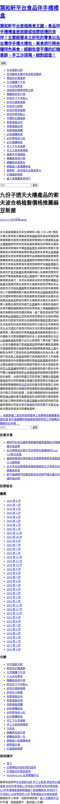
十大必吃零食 (15, 86)
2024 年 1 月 (14, 601)
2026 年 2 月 (14, 525)
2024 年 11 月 (14, 561)
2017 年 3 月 (14, 645)
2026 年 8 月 (14, 501)
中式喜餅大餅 (15, 70)
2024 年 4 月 (14, 589)
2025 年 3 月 (14, 549)
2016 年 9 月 (14, 649)
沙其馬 (16, 219)
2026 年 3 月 (14, 521)
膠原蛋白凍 (13, 744)
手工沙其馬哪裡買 (17, 150)
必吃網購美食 (15, 134)
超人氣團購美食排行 (19, 178)
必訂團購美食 (15, 142)
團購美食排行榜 (16, 94)
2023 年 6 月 (14, 629)
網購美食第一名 (16, 736)
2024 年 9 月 (14, 569)
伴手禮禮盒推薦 (13, 790)
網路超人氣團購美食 (19, 166)
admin (23, 219)
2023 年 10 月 (14, 613)
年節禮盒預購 (15, 130)
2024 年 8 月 (14, 573)
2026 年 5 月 (14, 513)
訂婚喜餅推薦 (15, 174)
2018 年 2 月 (14, 637)
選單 (3, 63)
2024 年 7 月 (14, 577)
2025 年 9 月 (14, 541)
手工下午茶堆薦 (16, 146)
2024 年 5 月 (14, 585)
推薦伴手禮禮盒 (16, 154)
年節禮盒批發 (15, 126)
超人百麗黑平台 (49, 798)
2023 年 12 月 (14, 605)
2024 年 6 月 (14, 581)
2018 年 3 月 (14, 633)
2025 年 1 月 (14, 553)
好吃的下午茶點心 (17, 98)
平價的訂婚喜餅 (16, 118)
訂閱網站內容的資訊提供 (21, 767)
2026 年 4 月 (14, 517)
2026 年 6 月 (14, 509)
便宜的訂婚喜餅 (16, 78)
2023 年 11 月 (14, 609)
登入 (9, 763)
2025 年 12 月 (14, 533)
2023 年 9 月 (14, 617)
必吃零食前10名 (16, 138)
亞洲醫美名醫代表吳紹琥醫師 (24, 74)
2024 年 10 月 (14, 565)
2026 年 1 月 (14, 529)
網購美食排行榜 (16, 158)
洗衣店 (23, 384)
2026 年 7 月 (14, 505)
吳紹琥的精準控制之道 (20, 90)
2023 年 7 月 (14, 625)
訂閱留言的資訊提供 (19, 771)
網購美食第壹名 (16, 162)
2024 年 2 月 (14, 597)
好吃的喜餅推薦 (16, 102)
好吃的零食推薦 (16, 110)
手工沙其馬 (39, 782)
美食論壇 (52, 794)
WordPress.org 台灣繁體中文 (23, 775)
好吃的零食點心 (16, 114)
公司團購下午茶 (16, 82)
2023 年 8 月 (14, 621)
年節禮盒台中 (15, 122)
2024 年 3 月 (14, 593)
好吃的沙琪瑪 (15, 106)
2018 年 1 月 (14, 641)
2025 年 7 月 (14, 545)
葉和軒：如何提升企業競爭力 (24, 170)
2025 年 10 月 (14, 537)
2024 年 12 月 (14, 557)
